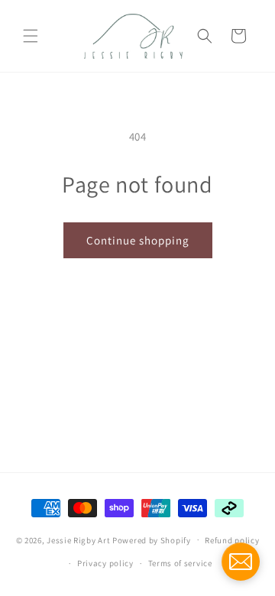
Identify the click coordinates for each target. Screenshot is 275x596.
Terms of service (180, 563)
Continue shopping (137, 240)
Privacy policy (105, 563)
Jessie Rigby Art (78, 539)
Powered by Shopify (151, 539)
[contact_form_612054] (241, 562)
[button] (30, 36)
